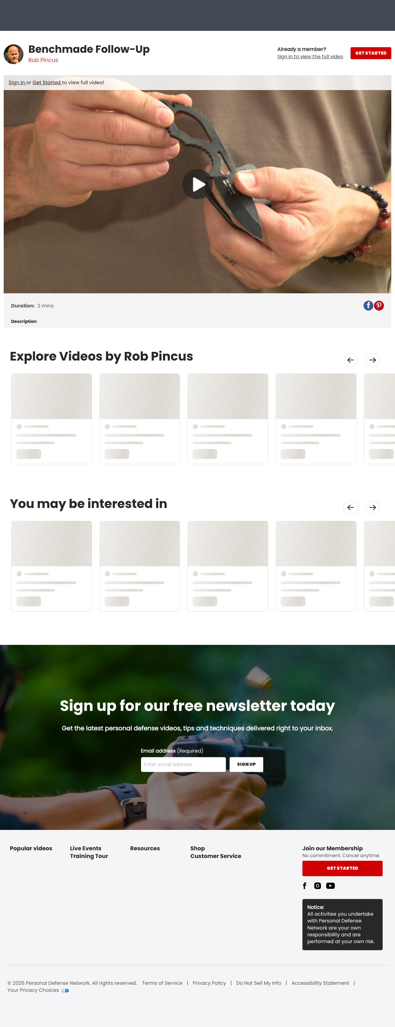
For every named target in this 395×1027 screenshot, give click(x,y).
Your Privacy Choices (33, 990)
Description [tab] (24, 321)
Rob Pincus (43, 60)
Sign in (17, 82)
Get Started (47, 82)
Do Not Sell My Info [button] (258, 983)
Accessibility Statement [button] (320, 983)
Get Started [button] (342, 868)
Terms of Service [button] (162, 983)
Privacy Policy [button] (209, 983)
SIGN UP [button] (246, 764)
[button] (310, 53)
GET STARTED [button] (371, 53)
